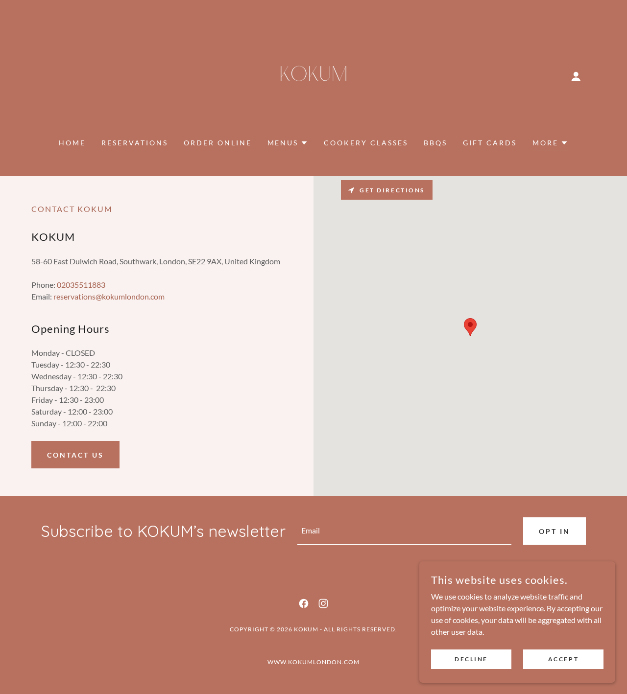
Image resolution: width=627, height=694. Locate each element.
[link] (313, 75)
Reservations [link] (134, 143)
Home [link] (72, 143)
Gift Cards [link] (490, 143)
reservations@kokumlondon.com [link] (109, 296)
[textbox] (404, 531)
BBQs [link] (435, 143)
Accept (563, 659)
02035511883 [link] (81, 284)
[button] (576, 76)
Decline (471, 659)
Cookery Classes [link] (366, 143)
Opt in (554, 531)
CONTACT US (75, 455)
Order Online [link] (218, 143)
